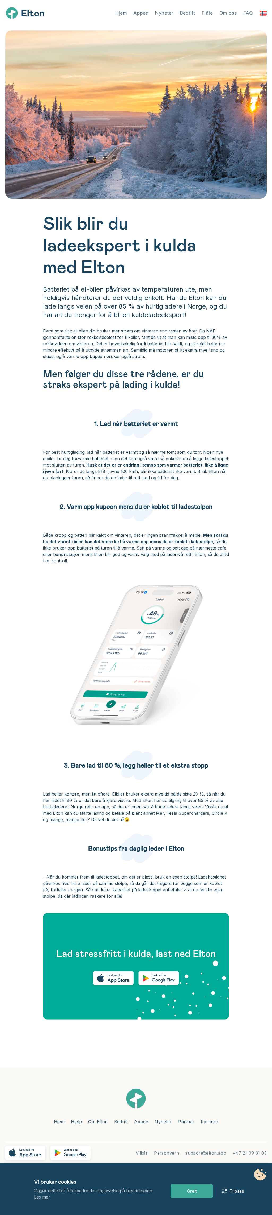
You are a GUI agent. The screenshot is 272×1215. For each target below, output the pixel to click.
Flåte (207, 13)
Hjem (121, 13)
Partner (186, 1121)
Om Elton (98, 1121)
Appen (140, 13)
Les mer (42, 1197)
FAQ (248, 13)
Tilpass (234, 1191)
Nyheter (164, 13)
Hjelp (76, 1121)
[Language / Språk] (263, 13)
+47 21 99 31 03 (249, 1153)
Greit (192, 1191)
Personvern (166, 1153)
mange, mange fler (68, 819)
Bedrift (187, 13)
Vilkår (142, 1153)
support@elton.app (205, 1153)
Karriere (209, 1121)
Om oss (228, 13)
